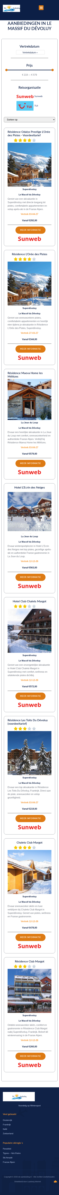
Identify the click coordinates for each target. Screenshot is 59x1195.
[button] (41, 7)
